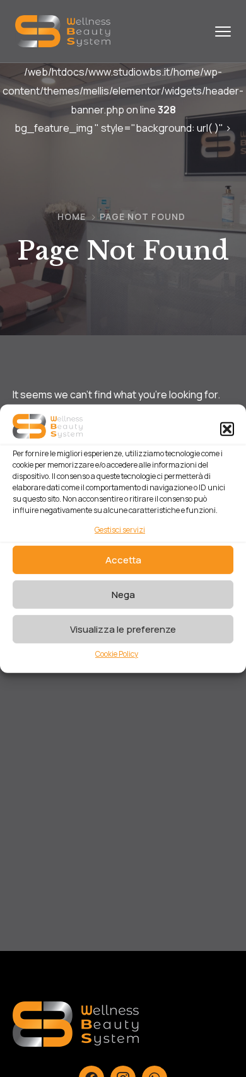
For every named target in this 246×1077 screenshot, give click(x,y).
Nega (123, 594)
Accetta (123, 559)
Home (71, 216)
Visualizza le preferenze (123, 628)
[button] (227, 429)
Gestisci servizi (120, 529)
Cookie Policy (116, 653)
